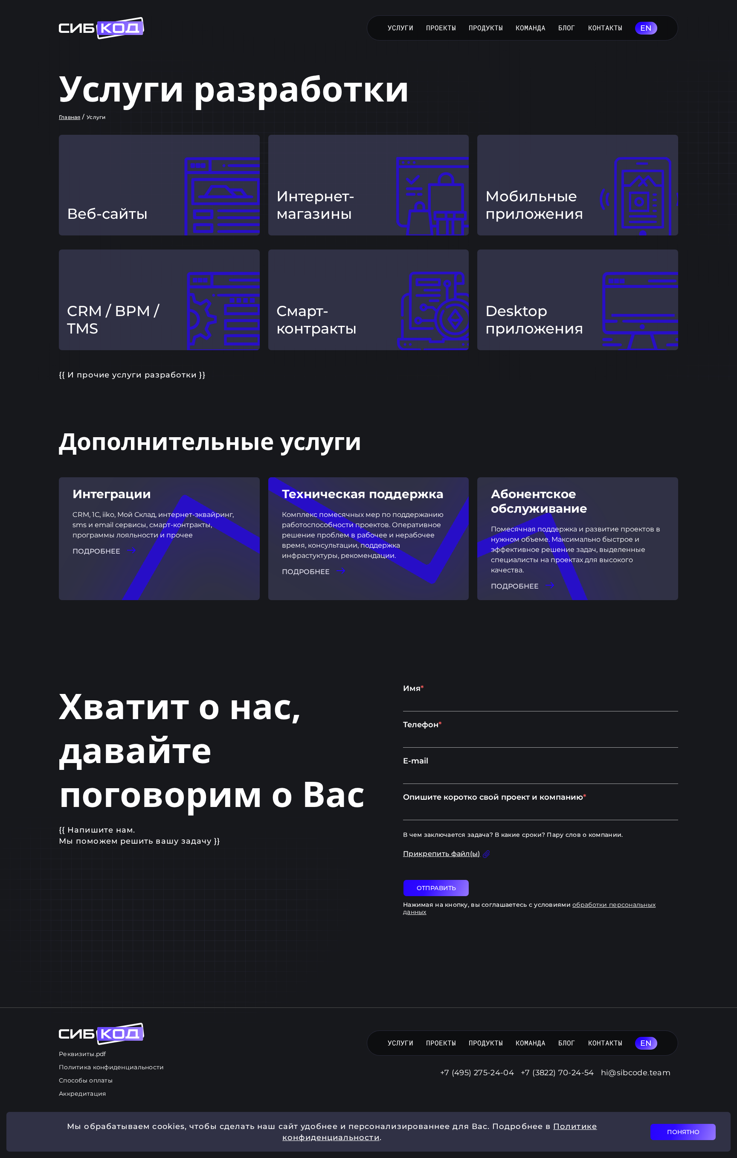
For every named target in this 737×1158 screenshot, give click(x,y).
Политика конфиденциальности (111, 1067)
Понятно (683, 1132)
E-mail (415, 761)
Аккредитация (82, 1093)
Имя (413, 688)
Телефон (422, 724)
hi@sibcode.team (635, 1072)
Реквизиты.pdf (82, 1054)
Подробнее (96, 551)
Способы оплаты (86, 1080)
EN (646, 28)
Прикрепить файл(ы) (441, 854)
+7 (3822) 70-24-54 (557, 1072)
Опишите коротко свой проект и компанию (494, 797)
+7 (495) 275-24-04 (477, 1072)
